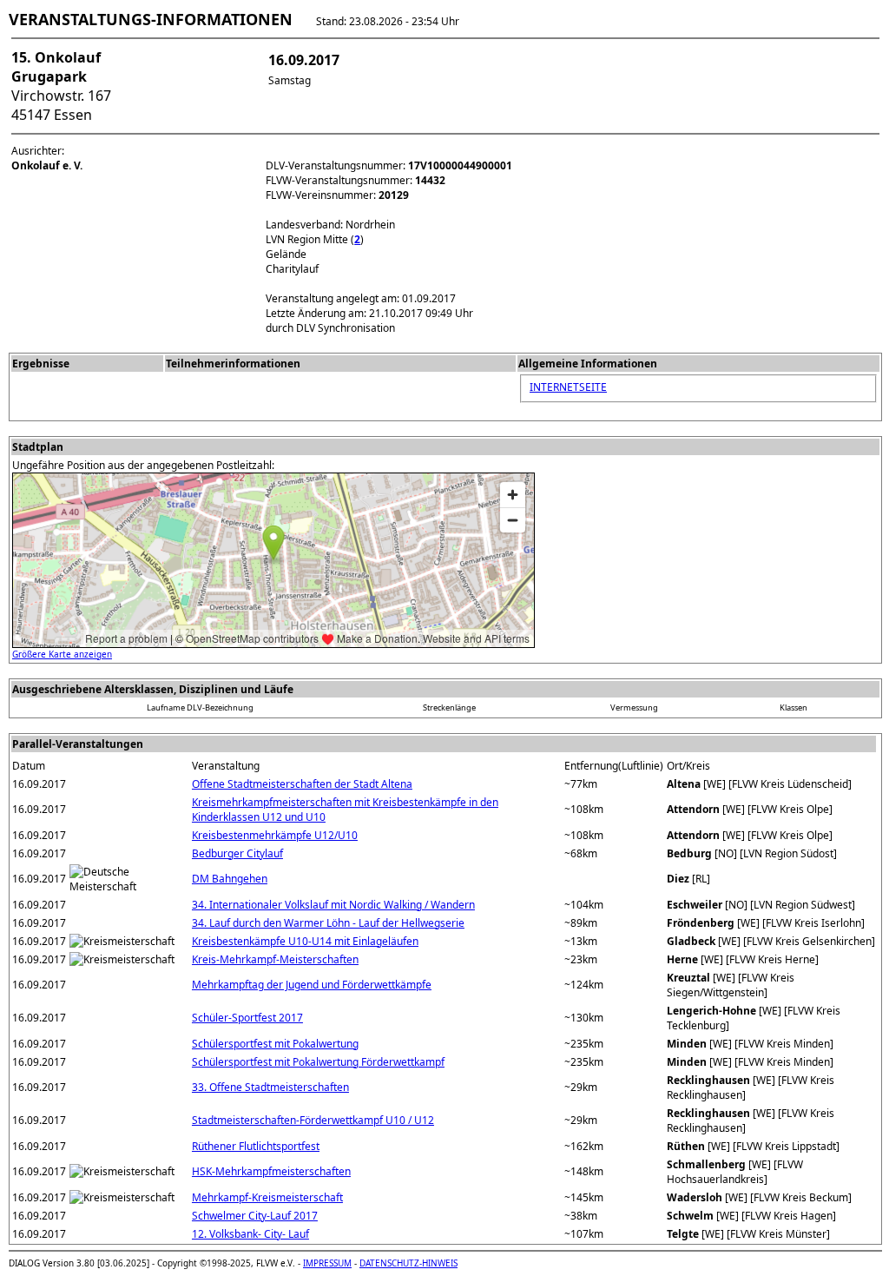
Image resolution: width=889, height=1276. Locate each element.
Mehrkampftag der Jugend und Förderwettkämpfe (311, 984)
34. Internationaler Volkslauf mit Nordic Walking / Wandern (333, 904)
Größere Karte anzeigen (62, 654)
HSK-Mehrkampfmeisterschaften (271, 1171)
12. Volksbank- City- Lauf (250, 1233)
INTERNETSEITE (568, 387)
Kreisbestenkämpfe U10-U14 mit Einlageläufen (305, 941)
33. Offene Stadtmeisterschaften (270, 1087)
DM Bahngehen (229, 878)
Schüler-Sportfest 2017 (247, 1017)
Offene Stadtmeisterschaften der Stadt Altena (302, 784)
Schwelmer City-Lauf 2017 (255, 1215)
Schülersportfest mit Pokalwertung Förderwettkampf (318, 1062)
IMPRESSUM (327, 1263)
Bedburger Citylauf (237, 853)
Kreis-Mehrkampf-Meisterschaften (275, 959)
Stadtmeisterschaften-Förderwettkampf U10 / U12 (313, 1120)
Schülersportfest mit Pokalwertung (275, 1043)
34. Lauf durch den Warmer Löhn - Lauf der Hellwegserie (328, 923)
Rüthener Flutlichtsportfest (255, 1146)
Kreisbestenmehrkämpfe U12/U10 (275, 835)
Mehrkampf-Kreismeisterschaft (267, 1197)
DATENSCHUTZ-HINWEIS (408, 1263)
